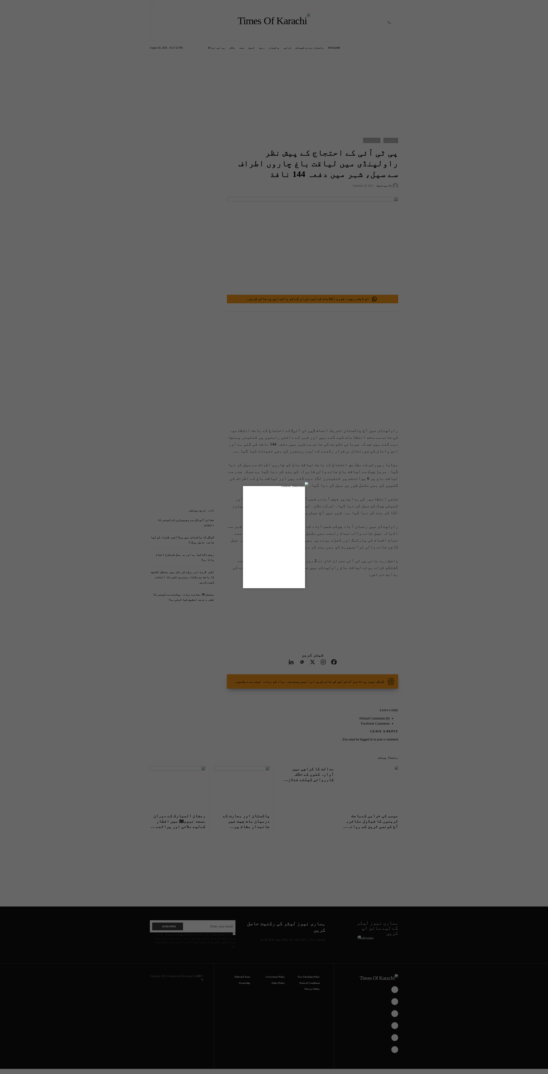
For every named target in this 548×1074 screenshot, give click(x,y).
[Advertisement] (283, 1060)
